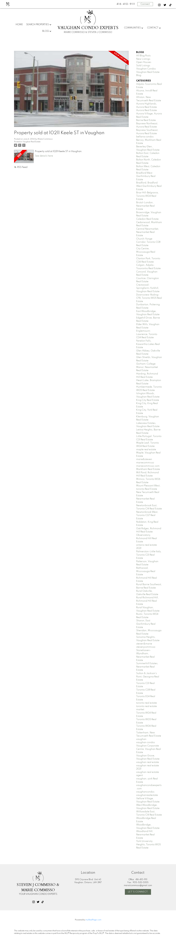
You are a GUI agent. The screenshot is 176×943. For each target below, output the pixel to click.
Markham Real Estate (148, 469)
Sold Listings (143, 65)
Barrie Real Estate (146, 120)
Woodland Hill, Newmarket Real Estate (145, 834)
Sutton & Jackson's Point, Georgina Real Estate (147, 676)
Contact (152, 28)
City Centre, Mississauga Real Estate (145, 251)
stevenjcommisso (145, 647)
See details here (44, 156)
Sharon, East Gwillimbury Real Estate (146, 623)
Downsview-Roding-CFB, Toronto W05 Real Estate (149, 298)
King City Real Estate (147, 400)
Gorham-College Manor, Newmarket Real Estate (147, 367)
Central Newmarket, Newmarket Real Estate (147, 232)
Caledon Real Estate (147, 219)
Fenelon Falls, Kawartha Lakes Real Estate (148, 344)
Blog (45, 31)
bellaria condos (145, 137)
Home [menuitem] (19, 24)
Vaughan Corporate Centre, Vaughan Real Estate (148, 749)
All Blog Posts (143, 56)
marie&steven (144, 459)
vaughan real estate (147, 762)
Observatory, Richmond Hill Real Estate (146, 538)
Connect (145, 4)
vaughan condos (145, 742)
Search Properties (37, 24)
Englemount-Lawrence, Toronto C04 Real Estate (146, 334)
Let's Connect (138, 892)
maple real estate (146, 449)
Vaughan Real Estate (31, 142)
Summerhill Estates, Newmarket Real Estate (147, 666)
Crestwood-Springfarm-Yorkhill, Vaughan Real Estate (148, 288)
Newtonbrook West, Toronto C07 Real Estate (147, 515)
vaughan (141, 739)
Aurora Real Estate (146, 110)
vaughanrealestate (147, 795)
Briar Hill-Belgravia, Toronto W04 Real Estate (147, 196)
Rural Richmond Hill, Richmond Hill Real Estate (147, 600)
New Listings (143, 59)
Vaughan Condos (146, 69)
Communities (132, 28)
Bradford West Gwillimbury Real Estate (146, 176)
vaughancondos (145, 792)
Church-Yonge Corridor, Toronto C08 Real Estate (148, 242)
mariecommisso (145, 463)
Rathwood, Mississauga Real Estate (145, 571)
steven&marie (144, 644)
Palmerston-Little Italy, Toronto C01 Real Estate (148, 554)
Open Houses (143, 62)
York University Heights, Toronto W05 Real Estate (148, 844)
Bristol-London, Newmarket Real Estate (145, 205)
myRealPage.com (93, 920)
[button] (159, 5)
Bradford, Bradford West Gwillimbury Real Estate (149, 186)
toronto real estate (146, 703)
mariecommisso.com (148, 466)
